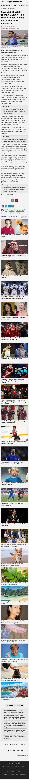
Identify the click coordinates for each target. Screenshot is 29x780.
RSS (19, 771)
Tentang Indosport (7, 766)
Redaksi (17, 766)
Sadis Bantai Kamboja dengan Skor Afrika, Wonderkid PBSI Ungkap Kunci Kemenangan (14, 189)
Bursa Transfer (6, 5)
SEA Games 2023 (15, 212)
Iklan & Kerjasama (11, 771)
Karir (22, 766)
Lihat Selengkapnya (22, 755)
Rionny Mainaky (5, 212)
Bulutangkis (11, 210)
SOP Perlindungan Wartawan (13, 769)
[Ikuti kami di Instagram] (16, 763)
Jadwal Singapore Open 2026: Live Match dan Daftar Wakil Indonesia (13, 711)
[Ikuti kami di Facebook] (9, 763)
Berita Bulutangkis (20, 210)
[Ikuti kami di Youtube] (19, 763)
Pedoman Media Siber (13, 768)
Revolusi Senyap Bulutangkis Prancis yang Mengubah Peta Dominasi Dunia (14, 731)
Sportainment (23, 5)
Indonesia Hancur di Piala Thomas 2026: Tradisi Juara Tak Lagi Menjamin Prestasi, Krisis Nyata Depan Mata (14, 717)
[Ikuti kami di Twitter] (12, 763)
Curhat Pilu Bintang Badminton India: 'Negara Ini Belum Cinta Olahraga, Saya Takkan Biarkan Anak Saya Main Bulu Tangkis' (15, 724)
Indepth (14, 5)
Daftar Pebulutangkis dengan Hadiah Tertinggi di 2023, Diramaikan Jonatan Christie (14, 736)
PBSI (6, 210)
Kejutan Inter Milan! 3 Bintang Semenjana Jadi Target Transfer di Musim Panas (14, 111)
